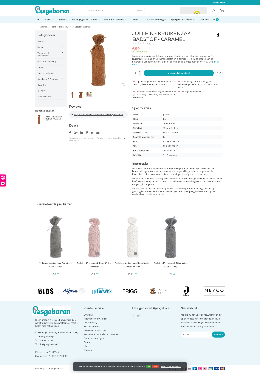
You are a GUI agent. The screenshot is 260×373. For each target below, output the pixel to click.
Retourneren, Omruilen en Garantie (101, 334)
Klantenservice (218, 2)
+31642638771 (46, 340)
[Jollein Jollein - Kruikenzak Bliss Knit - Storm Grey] (171, 237)
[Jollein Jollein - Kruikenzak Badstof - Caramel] (39, 119)
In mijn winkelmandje (177, 73)
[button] (214, 11)
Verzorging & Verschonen (84, 19)
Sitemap (88, 350)
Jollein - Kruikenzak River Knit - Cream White (132, 265)
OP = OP (41, 90)
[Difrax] (74, 291)
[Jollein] (217, 34)
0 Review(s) (151, 44)
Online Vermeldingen (94, 338)
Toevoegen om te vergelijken (110, 138)
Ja (149, 366)
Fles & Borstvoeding (114, 19)
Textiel (135, 19)
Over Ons (204, 19)
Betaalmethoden (92, 326)
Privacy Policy (90, 322)
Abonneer (218, 334)
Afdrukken (74, 140)
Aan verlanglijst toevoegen (81, 138)
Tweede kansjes (45, 96)
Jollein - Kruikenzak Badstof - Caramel (53, 118)
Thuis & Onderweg (154, 19)
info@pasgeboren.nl (48, 344)
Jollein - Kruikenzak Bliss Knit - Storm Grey (170, 265)
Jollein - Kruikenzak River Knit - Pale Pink (94, 265)
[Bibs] (45, 291)
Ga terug (43, 27)
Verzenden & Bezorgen (95, 330)
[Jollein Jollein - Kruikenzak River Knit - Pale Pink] (94, 237)
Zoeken (138, 10)
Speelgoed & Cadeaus (181, 19)
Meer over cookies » (171, 366)
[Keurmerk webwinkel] (173, 10)
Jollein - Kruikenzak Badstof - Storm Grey (55, 265)
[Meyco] (214, 291)
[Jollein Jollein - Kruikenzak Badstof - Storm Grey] (55, 237)
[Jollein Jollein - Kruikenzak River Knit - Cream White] (132, 237)
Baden (62, 19)
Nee (156, 366)
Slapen (48, 19)
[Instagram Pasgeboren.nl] (139, 315)
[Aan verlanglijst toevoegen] (219, 73)
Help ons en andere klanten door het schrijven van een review (101, 114)
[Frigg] (130, 291)
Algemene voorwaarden (95, 318)
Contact (87, 342)
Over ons (88, 314)
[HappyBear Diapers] (158, 291)
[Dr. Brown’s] (102, 291)
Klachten (88, 346)
